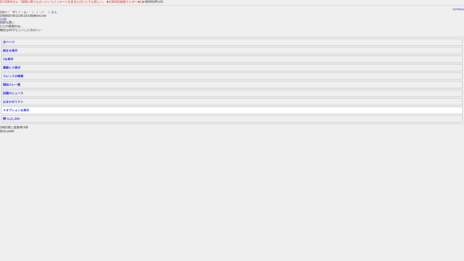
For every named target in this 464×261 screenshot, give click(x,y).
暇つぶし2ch (11, 118)
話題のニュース (13, 93)
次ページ (9, 42)
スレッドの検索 (13, 76)
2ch (454, 9)
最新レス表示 (11, 67)
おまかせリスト (13, 101)
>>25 (3, 18)
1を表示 (8, 59)
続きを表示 (10, 50)
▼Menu (460, 9)
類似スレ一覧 (11, 84)
